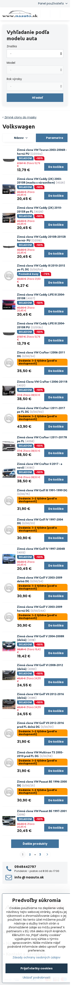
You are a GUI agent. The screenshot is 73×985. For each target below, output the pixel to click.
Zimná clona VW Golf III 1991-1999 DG (42, 490)
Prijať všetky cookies (36, 968)
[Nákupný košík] (55, 14)
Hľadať (37, 98)
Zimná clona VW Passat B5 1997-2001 (42, 811)
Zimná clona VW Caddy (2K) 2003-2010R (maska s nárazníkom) (39, 180)
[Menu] (65, 14)
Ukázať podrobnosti (36, 978)
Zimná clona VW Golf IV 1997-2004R (41, 548)
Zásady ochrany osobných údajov (36, 957)
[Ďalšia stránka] (47, 854)
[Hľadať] (45, 14)
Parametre (54, 138)
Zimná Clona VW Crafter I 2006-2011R (42, 381)
